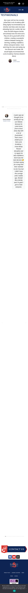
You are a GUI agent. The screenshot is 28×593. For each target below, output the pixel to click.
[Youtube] (14, 557)
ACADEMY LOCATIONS (16, 572)
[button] (20, 9)
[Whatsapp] (23, 3)
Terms (23, 572)
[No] (26, 588)
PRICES (11, 576)
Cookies (16, 576)
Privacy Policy (7, 572)
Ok (14, 590)
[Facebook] (19, 3)
